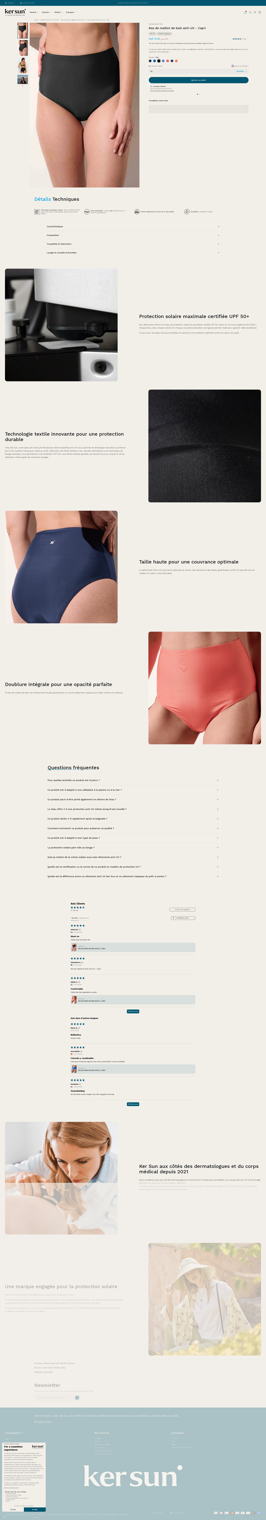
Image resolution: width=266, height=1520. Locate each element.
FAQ (6, 1439)
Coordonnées (123, 1514)
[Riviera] (154, 61)
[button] (74, 947)
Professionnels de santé (103, 1451)
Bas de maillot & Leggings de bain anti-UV (73, 20)
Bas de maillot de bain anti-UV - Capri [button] (91, 948)
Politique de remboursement (15, 1514)
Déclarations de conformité (181, 1447)
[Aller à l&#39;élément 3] (22, 65)
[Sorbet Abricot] (176, 61)
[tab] (197, 94)
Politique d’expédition (72, 1514)
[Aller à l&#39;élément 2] (22, 48)
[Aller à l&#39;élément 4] (22, 83)
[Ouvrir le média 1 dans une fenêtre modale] (84, 105)
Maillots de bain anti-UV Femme (50, 20)
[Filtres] (173, 918)
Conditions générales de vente (92, 1514)
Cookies (36, 1517)
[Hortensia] (167, 61)
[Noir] (159, 61)
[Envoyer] (77, 1398)
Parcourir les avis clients (145, 3)
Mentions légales (111, 1514)
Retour (97, 1441)
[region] (199, 90)
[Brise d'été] (163, 61)
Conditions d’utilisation (55, 1514)
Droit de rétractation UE (103, 1454)
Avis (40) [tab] (74, 918)
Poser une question (182, 909)
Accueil (36, 20)
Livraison (98, 1438)
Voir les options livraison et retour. (162, 90)
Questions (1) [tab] (84, 918)
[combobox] (10, 3)
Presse (173, 1444)
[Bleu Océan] (150, 61)
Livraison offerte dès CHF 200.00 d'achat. (54, 1363)
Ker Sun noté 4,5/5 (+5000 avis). (50, 1368)
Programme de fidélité (103, 1444)
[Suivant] (134, 110)
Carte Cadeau (99, 1447)
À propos (174, 1438)
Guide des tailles (156, 66)
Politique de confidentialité (36, 1514)
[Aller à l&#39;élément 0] (22, 30)
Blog (172, 1441)
